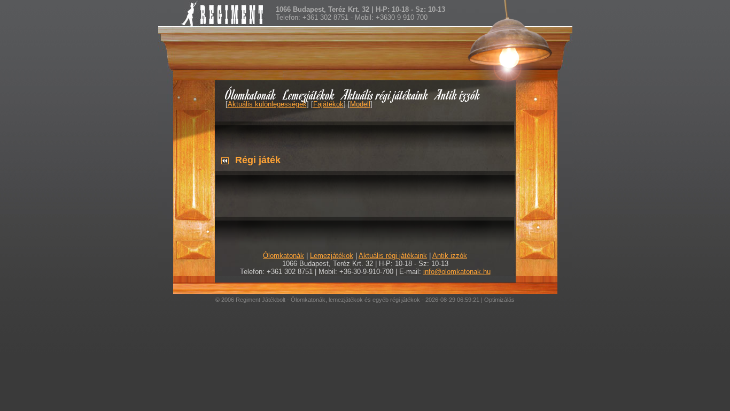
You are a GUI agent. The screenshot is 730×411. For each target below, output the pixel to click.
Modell (360, 104)
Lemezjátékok (309, 94)
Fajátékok (328, 104)
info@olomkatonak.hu (457, 272)
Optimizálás (499, 299)
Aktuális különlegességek (267, 104)
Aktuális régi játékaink (385, 94)
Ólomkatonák (250, 94)
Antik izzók (458, 94)
